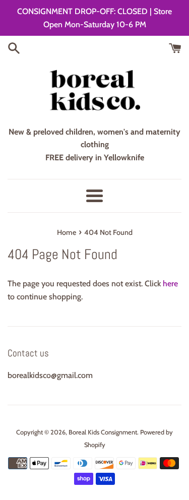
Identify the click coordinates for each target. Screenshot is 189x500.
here (170, 283)
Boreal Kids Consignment (103, 432)
